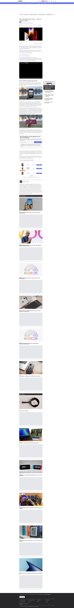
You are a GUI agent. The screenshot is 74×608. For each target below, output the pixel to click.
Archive (38, 601)
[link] (22, 165)
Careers (47, 601)
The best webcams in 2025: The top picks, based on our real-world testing (49, 95)
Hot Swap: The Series (42, 14)
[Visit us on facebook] (41, 1)
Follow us (37, 43)
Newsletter (41, 43)
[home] (19, 3)
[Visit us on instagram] (45, 1)
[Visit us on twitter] (43, 1)
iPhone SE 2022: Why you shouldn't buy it (31, 101)
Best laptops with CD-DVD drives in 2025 (49, 102)
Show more (31, 175)
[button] (54, 1)
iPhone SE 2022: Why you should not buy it (26, 53)
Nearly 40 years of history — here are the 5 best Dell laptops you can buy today (49, 91)
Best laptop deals (49, 14)
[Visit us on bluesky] (44, 1)
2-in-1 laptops (26, 14)
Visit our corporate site (47, 594)
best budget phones (25, 132)
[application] (30, 70)
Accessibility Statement (22, 601)
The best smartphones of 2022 (24, 54)
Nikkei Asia (28, 46)
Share (21, 43)
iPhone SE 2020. (34, 106)
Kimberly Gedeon (26, 181)
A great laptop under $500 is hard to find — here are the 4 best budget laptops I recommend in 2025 (49, 87)
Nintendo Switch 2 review (33, 14)
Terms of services (30, 144)
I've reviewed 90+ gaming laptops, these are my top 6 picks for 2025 (49, 99)
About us (29, 601)
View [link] (39, 168)
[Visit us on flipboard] (46, 1)
